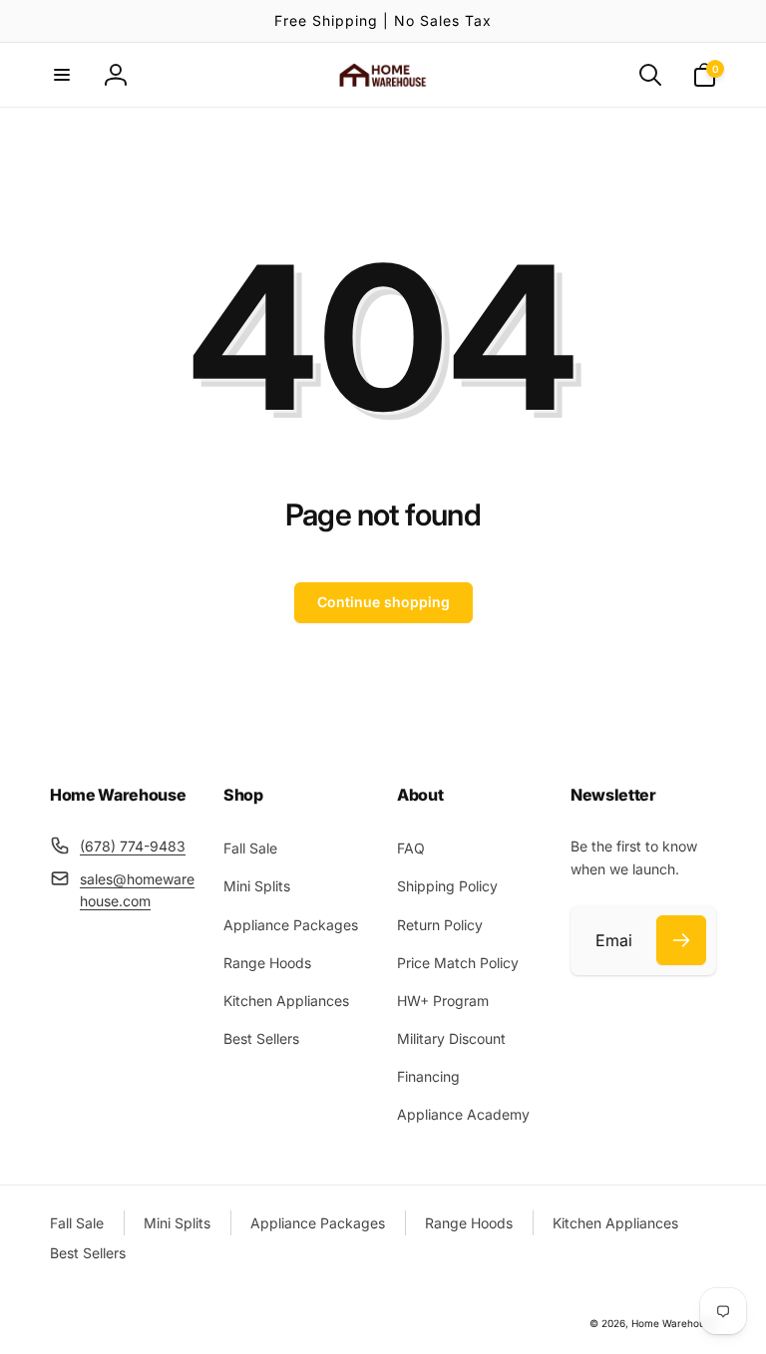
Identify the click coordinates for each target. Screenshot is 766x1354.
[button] (62, 75)
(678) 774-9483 (133, 846)
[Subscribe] (681, 940)
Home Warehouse (673, 1323)
